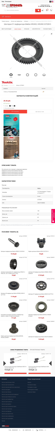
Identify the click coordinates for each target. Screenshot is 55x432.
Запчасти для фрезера (6, 411)
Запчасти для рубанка (6, 404)
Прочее (3, 420)
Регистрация (8, 1)
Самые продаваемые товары (19, 349)
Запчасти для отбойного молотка (9, 396)
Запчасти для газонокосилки (8, 384)
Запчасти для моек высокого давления (10, 394)
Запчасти (8, 16)
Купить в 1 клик (40, 111)
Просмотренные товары (37, 349)
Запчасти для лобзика (6, 392)
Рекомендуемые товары (33, 389)
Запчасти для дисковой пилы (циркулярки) (11, 387)
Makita (39, 188)
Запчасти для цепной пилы (7, 413)
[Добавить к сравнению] (51, 33)
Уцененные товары (32, 392)
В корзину (16, 111)
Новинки (29, 382)
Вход (3, 1)
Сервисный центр (45, 5)
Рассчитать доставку (9, 108)
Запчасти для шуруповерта (7, 418)
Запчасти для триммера (7, 408)
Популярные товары (32, 384)
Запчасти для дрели (6, 389)
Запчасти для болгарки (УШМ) (8, 382)
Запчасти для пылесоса (7, 401)
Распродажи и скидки (32, 387)
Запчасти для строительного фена (9, 406)
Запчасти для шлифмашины (8, 416)
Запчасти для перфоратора (7, 399)
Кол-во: (6, 106)
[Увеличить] (27, 52)
